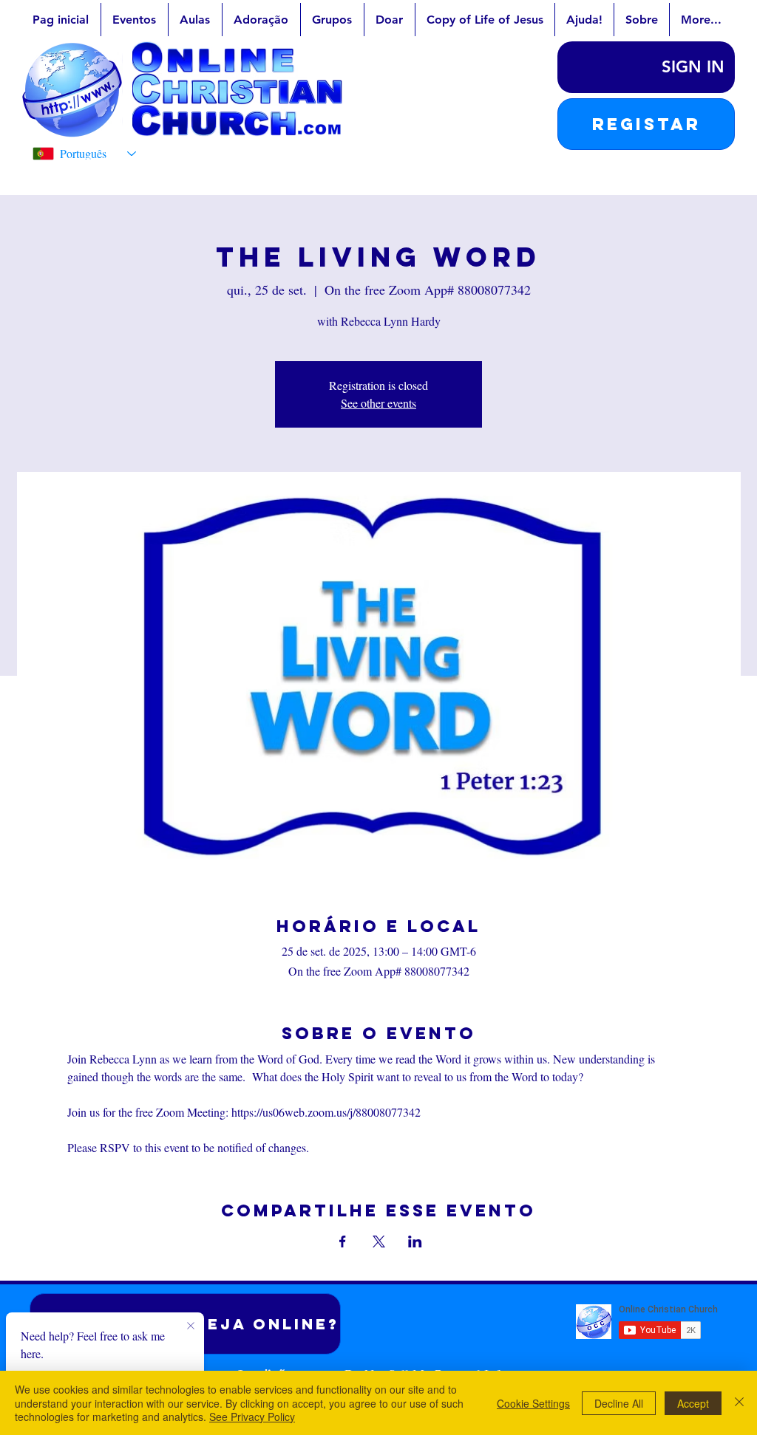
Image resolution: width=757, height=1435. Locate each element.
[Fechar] (739, 1403)
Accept (693, 1403)
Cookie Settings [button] (533, 1403)
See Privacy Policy (252, 1416)
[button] (646, 124)
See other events (378, 403)
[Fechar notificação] (191, 1326)
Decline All (618, 1403)
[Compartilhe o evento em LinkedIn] (415, 1241)
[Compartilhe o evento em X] (379, 1241)
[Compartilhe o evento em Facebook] (343, 1241)
